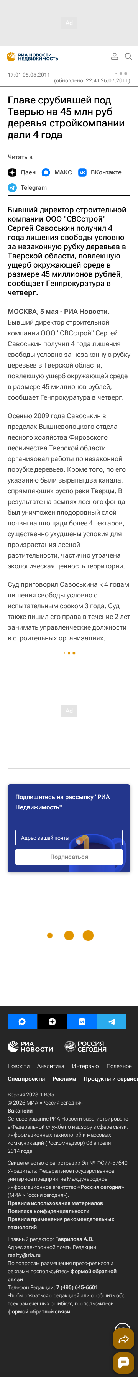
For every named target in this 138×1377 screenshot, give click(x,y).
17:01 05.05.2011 (29, 75)
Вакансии (20, 1111)
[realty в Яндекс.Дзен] (52, 1021)
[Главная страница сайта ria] (8, 56)
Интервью (85, 1066)
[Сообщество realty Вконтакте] (82, 1021)
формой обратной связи (39, 1311)
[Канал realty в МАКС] (22, 1021)
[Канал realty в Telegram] (112, 1021)
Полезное (119, 1066)
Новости (19, 1066)
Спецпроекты (26, 1078)
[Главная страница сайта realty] (46, 56)
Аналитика (50, 1066)
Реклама (64, 1078)
